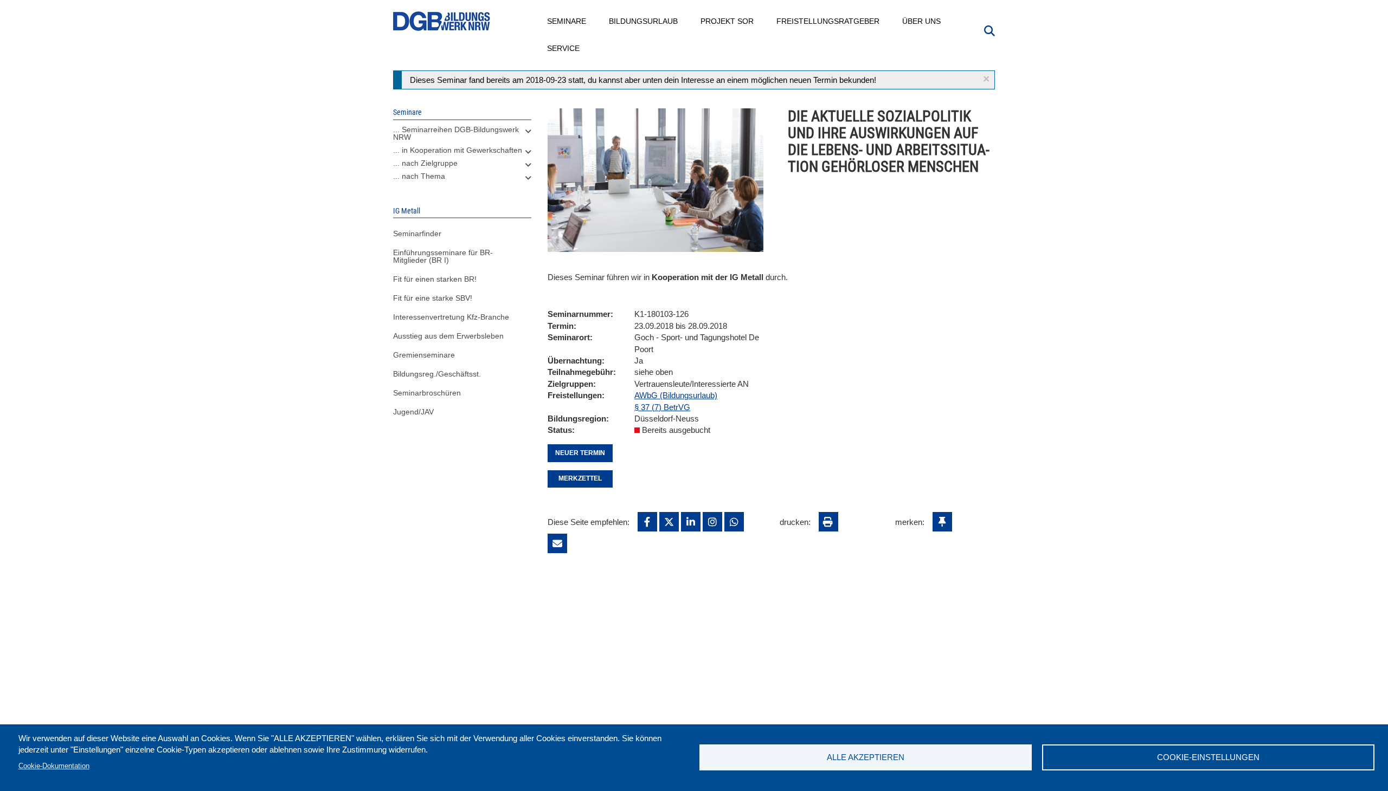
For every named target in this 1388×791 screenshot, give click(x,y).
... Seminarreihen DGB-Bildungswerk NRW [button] (456, 133)
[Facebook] (647, 521)
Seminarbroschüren (427, 392)
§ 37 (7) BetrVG (662, 407)
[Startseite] (442, 21)
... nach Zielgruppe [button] (425, 163)
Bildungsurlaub (643, 21)
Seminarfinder (417, 233)
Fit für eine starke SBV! (432, 298)
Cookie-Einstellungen (1208, 757)
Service (564, 48)
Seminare (567, 21)
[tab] (462, 136)
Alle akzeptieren (865, 757)
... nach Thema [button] (419, 176)
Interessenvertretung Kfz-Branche (451, 317)
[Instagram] (712, 521)
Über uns (922, 21)
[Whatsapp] (734, 521)
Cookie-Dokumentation (53, 766)
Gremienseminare (424, 355)
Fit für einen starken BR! (435, 279)
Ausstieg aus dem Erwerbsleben (448, 336)
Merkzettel (580, 478)
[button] (986, 79)
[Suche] (989, 29)
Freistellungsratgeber (828, 21)
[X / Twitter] (669, 521)
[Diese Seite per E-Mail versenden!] (557, 543)
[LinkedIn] (691, 521)
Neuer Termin (580, 453)
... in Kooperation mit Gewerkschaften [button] (457, 150)
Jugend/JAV (413, 411)
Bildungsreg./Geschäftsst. (437, 373)
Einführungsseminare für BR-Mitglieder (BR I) (443, 256)
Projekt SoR (727, 21)
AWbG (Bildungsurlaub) (675, 395)
